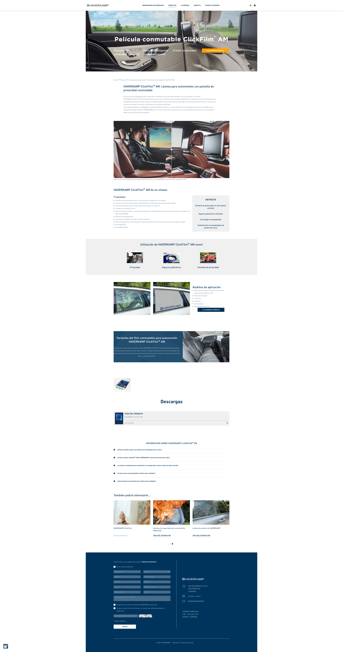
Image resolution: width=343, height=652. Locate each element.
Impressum (176, 643)
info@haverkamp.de (196, 601)
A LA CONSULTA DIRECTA (215, 50)
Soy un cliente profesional (125, 567)
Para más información (122, 535)
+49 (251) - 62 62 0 (194, 596)
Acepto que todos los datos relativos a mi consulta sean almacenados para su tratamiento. (140, 609)
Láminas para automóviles (137, 80)
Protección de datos (187, 643)
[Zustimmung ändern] (6, 646)
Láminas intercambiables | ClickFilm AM (161, 80)
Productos (123, 80)
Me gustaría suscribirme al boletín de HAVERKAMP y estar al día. (136, 605)
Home (115, 80)
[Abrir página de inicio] (98, 5)
